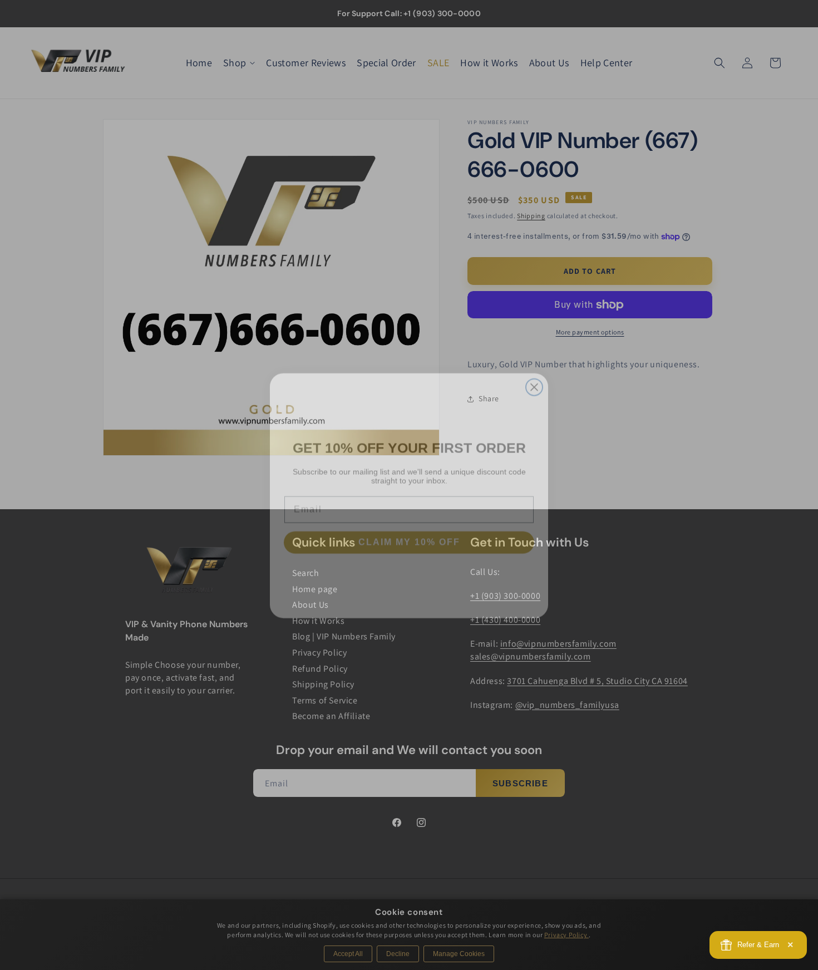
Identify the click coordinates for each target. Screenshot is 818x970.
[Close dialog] (534, 376)
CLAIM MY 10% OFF (409, 531)
